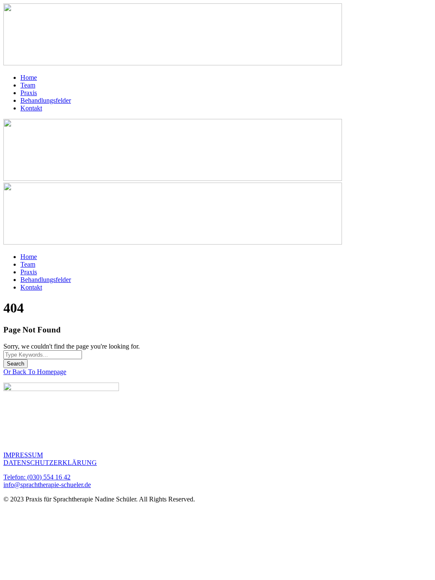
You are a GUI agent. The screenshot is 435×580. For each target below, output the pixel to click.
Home (28, 77)
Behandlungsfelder (45, 100)
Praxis (28, 92)
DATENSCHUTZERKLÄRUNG (50, 462)
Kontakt (31, 108)
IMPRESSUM (23, 455)
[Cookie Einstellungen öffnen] (67, 564)
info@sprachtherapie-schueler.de (47, 484)
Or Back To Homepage (34, 371)
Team (27, 85)
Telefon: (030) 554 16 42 (37, 477)
